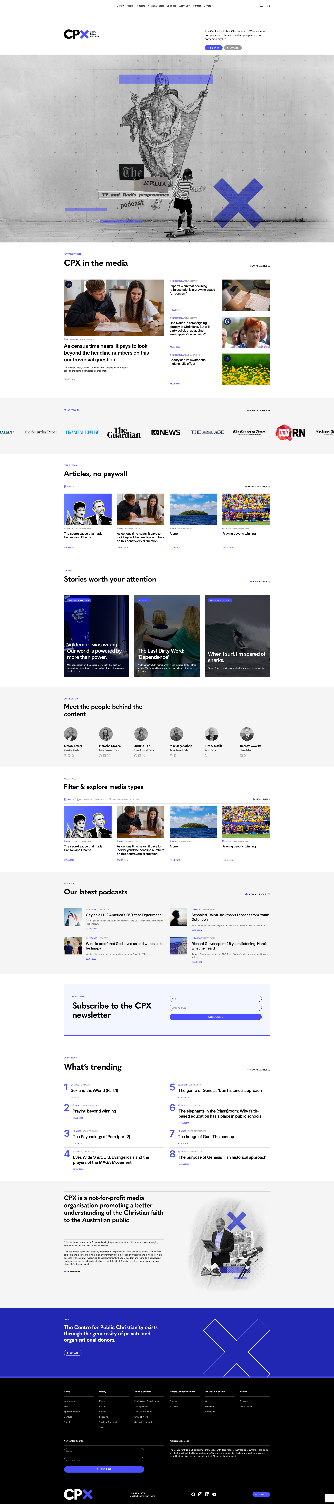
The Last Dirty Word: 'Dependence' (161, 654)
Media (130, 5)
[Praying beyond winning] (246, 509)
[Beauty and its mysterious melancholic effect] (246, 369)
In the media (246, 1406)
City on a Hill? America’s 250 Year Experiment (123, 915)
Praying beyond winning (239, 533)
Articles (102, 1406)
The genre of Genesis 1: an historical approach (220, 1090)
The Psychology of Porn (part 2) (101, 1136)
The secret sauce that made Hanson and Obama (83, 535)
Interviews (210, 1411)
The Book (209, 1406)
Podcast (102, 799)
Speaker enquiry (72, 1411)
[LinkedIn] (69, 755)
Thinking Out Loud (120, 799)
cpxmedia (85, 1085)
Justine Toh (142, 746)
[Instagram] (65, 755)
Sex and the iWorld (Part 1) (94, 1090)
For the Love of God (215, 1391)
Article (70, 486)
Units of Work (141, 1417)
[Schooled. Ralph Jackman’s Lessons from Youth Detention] (178, 917)
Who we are (70, 1401)
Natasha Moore (110, 746)
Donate (207, 5)
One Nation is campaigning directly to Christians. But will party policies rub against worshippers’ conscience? (190, 328)
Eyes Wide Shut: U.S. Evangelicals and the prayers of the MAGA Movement (111, 1160)
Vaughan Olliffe (91, 1131)
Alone (174, 533)
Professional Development (147, 1401)
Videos (102, 1411)
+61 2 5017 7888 (137, 1492)
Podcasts (140, 5)
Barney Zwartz (87, 339)
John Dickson (195, 1085)
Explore (244, 1401)
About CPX (184, 5)
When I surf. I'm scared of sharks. (236, 657)
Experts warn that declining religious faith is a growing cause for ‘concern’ (192, 289)
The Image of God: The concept (207, 1136)
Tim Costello (214, 746)
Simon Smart (191, 281)
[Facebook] (193, 1494)
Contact (197, 5)
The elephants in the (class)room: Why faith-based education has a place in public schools (219, 1113)
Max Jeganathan (83, 528)
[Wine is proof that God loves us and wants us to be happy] (73, 945)
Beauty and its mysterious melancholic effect (187, 362)
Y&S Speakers (141, 1406)
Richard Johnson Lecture (182, 1391)
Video (137, 799)
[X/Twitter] (73, 755)
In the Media (86, 799)
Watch (208, 1401)
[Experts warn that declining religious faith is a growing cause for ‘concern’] (246, 295)
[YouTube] (214, 1494)
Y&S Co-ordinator (143, 1411)
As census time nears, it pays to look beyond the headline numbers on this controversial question (106, 353)
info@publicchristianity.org (142, 1496)
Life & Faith (104, 909)
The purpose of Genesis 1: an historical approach (222, 1157)
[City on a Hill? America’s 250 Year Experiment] (73, 917)
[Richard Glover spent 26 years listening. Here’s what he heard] (178, 945)
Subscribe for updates (145, 1422)
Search (102, 1427)
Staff (66, 1406)
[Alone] (193, 509)
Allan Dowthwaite (197, 1131)
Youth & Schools (156, 5)
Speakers (171, 5)
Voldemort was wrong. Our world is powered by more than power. (94, 650)
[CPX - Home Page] (88, 6)
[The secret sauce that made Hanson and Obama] (88, 509)
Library (120, 5)
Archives (174, 1406)
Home (67, 1391)
